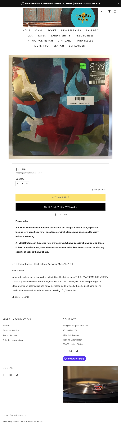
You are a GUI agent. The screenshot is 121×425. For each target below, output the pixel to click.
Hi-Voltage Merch (40, 40)
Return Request (10, 335)
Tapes (42, 35)
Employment (78, 45)
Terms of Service (11, 330)
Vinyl (39, 30)
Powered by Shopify (11, 421)
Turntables (85, 40)
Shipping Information (13, 340)
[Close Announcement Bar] (118, 3)
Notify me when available (60, 207)
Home (26, 30)
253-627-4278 (70, 330)
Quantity (19, 178)
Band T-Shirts (61, 35)
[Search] (115, 11)
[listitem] (60, 3)
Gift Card (65, 40)
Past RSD (92, 30)
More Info (41, 45)
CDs (30, 35)
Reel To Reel (85, 35)
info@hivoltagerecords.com (76, 325)
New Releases (71, 30)
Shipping (19, 173)
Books (52, 30)
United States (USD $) (13, 415)
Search (59, 45)
